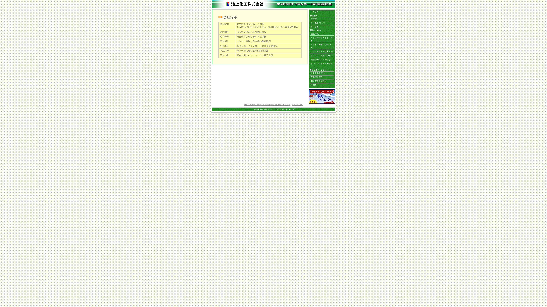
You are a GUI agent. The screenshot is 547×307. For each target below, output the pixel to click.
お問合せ (315, 85)
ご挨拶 (314, 19)
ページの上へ (297, 105)
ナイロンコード (322, 55)
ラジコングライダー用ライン (322, 65)
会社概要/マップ (318, 23)
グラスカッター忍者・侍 (322, 51)
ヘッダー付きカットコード (322, 39)
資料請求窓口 (317, 77)
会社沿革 (315, 27)
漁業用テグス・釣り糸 (321, 59)
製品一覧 (315, 34)
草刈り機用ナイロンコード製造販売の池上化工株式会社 (267, 105)
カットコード (321, 45)
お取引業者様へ (318, 73)
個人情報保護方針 (319, 81)
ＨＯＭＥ (315, 12)
